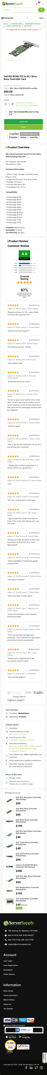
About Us (7, 1004)
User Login (7, 961)
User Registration (10, 965)
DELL (11, 88)
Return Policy (9, 1000)
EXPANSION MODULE (32, 24)
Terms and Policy (10, 995)
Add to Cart (23, 122)
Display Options (19, 697)
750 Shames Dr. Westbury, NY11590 (23, 931)
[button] (44, 1058)
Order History (9, 974)
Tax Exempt (8, 1009)
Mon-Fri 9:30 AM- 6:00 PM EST (20, 935)
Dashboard (7, 970)
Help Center (8, 991)
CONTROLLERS (16, 24)
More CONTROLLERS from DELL (26, 88)
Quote (23, 127)
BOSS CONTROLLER (14, 26)
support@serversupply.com (19, 944)
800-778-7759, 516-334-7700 (21, 940)
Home (5, 24)
